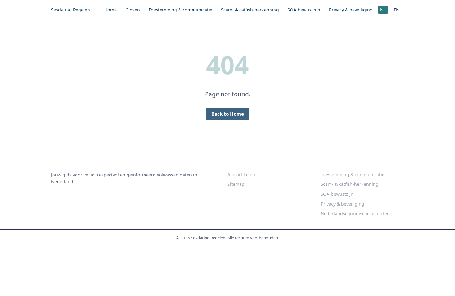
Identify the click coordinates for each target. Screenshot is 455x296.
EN (397, 10)
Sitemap (236, 184)
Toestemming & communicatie (180, 10)
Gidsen (132, 10)
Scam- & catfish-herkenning (250, 10)
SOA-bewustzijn (304, 10)
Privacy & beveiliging (351, 10)
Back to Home (227, 114)
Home (110, 10)
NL (383, 10)
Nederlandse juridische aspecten (355, 213)
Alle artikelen (241, 174)
